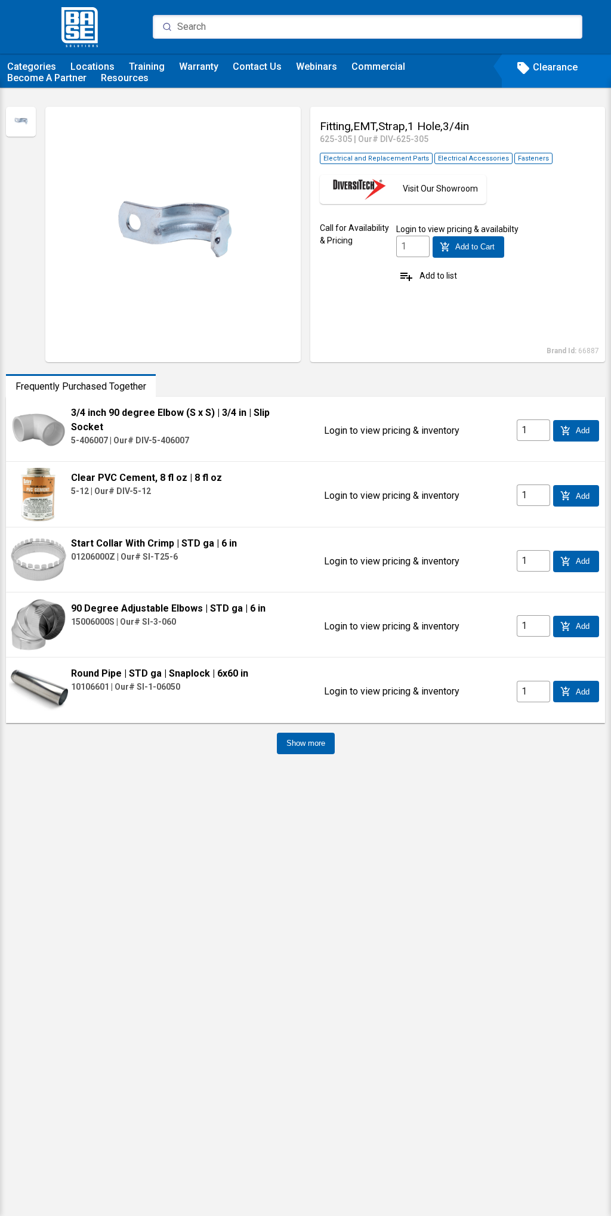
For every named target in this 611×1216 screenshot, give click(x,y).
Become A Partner (47, 78)
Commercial (378, 66)
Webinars (316, 66)
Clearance (547, 67)
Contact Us (257, 66)
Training (147, 66)
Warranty (198, 66)
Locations (92, 66)
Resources (125, 78)
